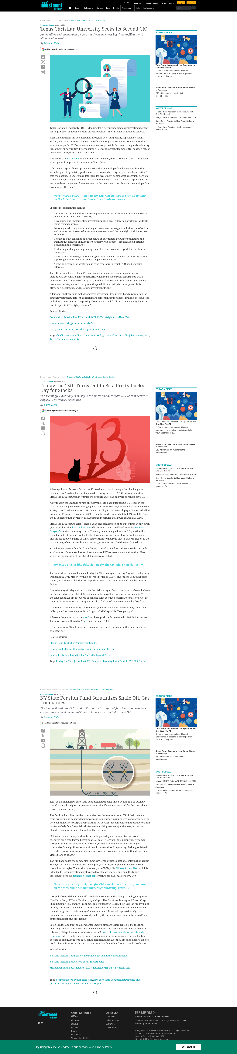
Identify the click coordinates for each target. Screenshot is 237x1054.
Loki (83, 661)
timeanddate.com (81, 527)
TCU (147, 335)
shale (76, 983)
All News (75, 1020)
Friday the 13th (64, 661)
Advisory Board (151, 3)
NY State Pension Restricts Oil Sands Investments (77, 961)
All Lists (74, 1027)
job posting (73, 158)
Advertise (110, 1023)
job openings (136, 335)
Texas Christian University (64, 339)
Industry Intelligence (144, 8)
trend (86, 617)
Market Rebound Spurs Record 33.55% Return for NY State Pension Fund (90, 967)
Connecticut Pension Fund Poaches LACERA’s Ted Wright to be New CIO (89, 317)
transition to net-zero (85, 875)
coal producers (64, 979)
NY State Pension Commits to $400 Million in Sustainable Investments (88, 955)
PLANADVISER (146, 1016)
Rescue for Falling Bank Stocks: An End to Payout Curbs (80, 655)
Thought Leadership (80, 1038)
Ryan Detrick (120, 661)
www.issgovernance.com (146, 1023)
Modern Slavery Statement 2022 (149, 1036)
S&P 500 (133, 661)
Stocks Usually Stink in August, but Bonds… (74, 643)
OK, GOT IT (188, 1047)
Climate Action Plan (127, 868)
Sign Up (192, 3)
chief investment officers (70, 335)
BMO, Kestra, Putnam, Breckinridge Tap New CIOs (77, 329)
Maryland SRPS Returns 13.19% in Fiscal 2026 (176, 118)
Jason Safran (110, 335)
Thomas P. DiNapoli (90, 983)
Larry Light (50, 404)
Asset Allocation (46, 382)
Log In (181, 3)
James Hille (96, 335)
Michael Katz (51, 43)
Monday (107, 661)
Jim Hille (123, 335)
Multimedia (126, 8)
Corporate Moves (47, 25)
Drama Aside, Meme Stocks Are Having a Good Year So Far (82, 649)
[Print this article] (43, 72)
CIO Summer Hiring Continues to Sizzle (71, 323)
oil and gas (66, 983)
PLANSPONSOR (162, 1016)
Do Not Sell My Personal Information (151, 1039)
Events (116, 8)
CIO (87, 335)
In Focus (87, 8)
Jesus (77, 661)
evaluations (80, 979)
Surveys (100, 8)
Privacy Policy (103, 1047)
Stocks (142, 661)
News (76, 8)
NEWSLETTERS (167, 3)
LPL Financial (94, 661)
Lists (108, 8)
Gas (90, 979)
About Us (137, 3)
